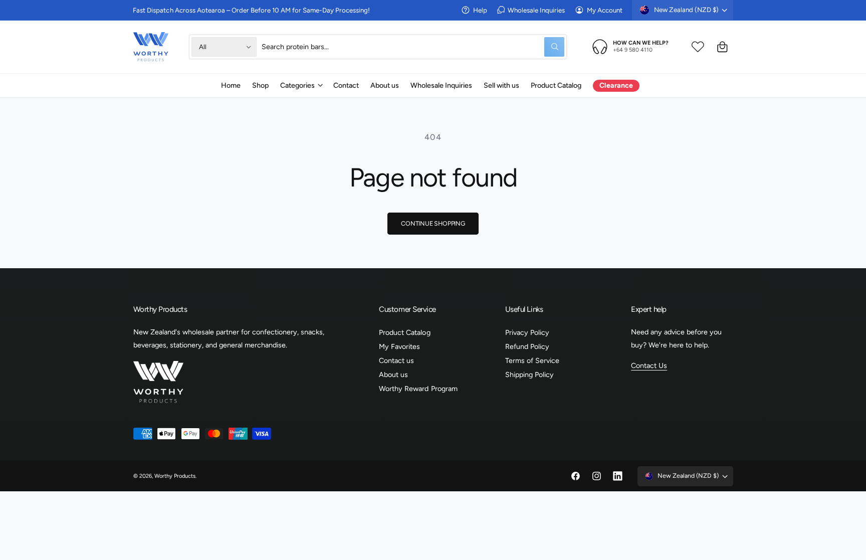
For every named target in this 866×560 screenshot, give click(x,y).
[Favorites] (698, 47)
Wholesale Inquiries (536, 10)
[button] (300, 85)
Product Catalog (404, 332)
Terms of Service (532, 360)
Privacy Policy (527, 332)
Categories (297, 85)
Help (480, 10)
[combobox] (413, 47)
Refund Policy (527, 346)
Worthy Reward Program (418, 388)
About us (393, 374)
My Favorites (399, 346)
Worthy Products (174, 476)
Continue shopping (433, 223)
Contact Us (649, 365)
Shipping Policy (529, 374)
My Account (604, 10)
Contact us (396, 360)
